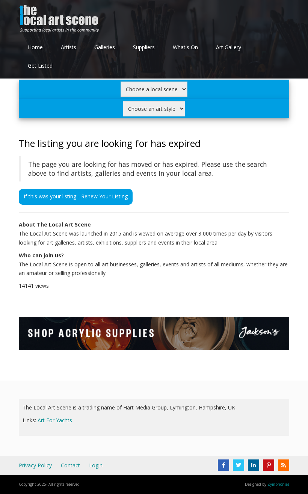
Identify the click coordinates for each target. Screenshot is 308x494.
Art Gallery (228, 47)
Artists (68, 47)
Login (96, 465)
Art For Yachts (55, 420)
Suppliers (144, 47)
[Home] (60, 20)
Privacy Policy (35, 465)
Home (35, 47)
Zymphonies (278, 484)
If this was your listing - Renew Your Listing (76, 196)
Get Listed (40, 65)
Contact (70, 465)
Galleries (104, 47)
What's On (185, 47)
